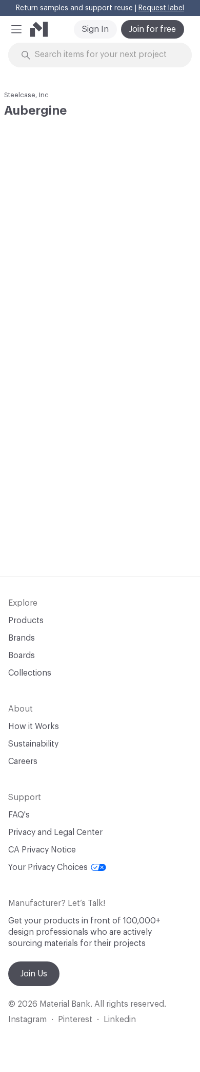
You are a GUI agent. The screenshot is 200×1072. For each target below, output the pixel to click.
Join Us (34, 974)
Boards (21, 655)
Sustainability (33, 744)
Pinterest (75, 1019)
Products (26, 620)
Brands (21, 638)
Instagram (27, 1019)
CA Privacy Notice (42, 850)
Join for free (152, 29)
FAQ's (19, 815)
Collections (29, 673)
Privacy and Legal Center (55, 832)
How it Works (33, 726)
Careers (22, 761)
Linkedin (120, 1019)
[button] (16, 29)
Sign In (95, 29)
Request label (161, 8)
